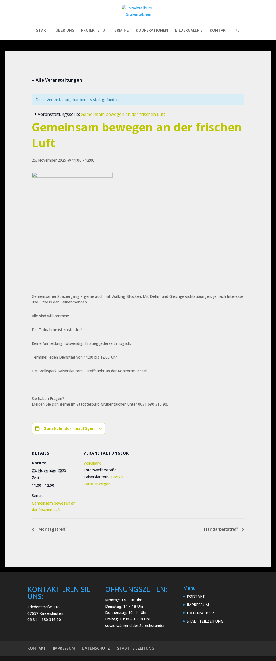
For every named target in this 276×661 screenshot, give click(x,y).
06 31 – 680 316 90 (44, 619)
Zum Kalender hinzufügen (69, 428)
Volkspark (92, 463)
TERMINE (120, 30)
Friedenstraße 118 (43, 606)
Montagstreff (51, 529)
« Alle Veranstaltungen (57, 80)
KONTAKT (219, 30)
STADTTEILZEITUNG (205, 621)
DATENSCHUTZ (201, 612)
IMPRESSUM (198, 604)
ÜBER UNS (65, 30)
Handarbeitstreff (221, 529)
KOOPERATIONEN (152, 30)
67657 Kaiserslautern (45, 613)
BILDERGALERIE (189, 30)
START (42, 30)
